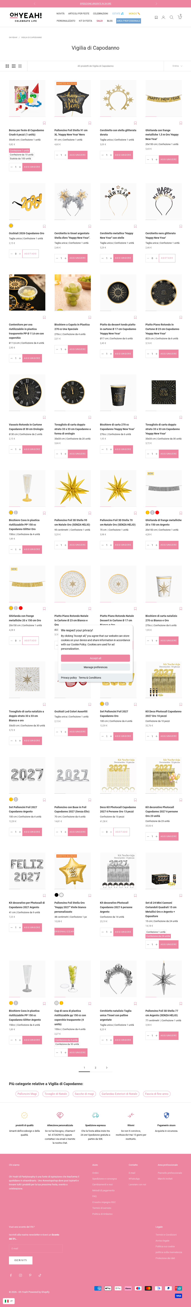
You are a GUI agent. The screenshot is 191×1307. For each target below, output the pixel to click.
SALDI (100, 21)
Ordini (95, 1173)
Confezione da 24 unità (158, 935)
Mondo (134, 13)
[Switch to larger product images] (7, 66)
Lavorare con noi (137, 1184)
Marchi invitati (165, 1178)
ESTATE (118, 13)
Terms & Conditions (90, 677)
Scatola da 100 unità (20, 158)
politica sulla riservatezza (169, 1252)
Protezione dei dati (165, 1258)
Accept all (95, 658)
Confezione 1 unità (19, 150)
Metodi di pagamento (103, 1190)
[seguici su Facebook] (11, 1275)
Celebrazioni (100, 13)
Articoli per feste (78, 13)
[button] (44, 123)
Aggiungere (33, 168)
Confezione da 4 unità (66, 1039)
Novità (61, 13)
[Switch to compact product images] (20, 66)
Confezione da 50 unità (67, 1044)
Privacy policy (69, 677)
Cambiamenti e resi (102, 1184)
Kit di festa (85, 21)
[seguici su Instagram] (20, 1275)
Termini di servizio (101, 1208)
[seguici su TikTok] (40, 1275)
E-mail (132, 1173)
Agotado (31, 255)
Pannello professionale (170, 1173)
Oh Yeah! (13, 37)
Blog (109, 21)
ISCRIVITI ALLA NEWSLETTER (102, 3)
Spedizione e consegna (104, 1178)
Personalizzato (66, 21)
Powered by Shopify (39, 1292)
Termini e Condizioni (166, 1234)
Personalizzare (64, 932)
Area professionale (128, 21)
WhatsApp (134, 1178)
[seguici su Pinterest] (30, 1275)
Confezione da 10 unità (21, 154)
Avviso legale (162, 1240)
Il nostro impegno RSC (104, 1202)
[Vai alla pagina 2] (106, 1067)
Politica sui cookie (165, 1246)
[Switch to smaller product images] (13, 66)
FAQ (94, 1196)
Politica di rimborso (102, 1214)
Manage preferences (95, 667)
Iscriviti (20, 1260)
